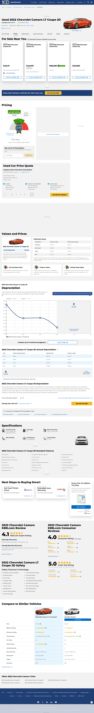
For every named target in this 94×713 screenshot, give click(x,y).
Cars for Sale (42, 2)
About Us (12, 696)
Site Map (64, 696)
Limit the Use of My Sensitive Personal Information (64, 692)
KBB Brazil (72, 696)
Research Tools (70, 2)
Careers (20, 696)
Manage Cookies (85, 692)
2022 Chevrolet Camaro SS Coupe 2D (34, 682)
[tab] (6, 34)
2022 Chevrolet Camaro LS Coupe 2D (11, 680)
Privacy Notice (19, 692)
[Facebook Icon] (38, 702)
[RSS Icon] (47, 702)
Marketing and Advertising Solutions (43, 696)
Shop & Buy (60, 2)
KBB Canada (81, 696)
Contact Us (10, 692)
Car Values (34, 2)
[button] (18, 492)
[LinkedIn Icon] (51, 702)
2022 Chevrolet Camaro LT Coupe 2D (11, 682)
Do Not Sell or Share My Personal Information (38, 692)
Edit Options (5, 25)
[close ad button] (91, 702)
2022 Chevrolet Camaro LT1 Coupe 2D (34, 680)
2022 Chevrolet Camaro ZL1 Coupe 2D (57, 680)
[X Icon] (42, 702)
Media (56, 696)
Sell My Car (52, 2)
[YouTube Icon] (56, 702)
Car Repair (80, 2)
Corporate (27, 696)
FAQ (3, 692)
